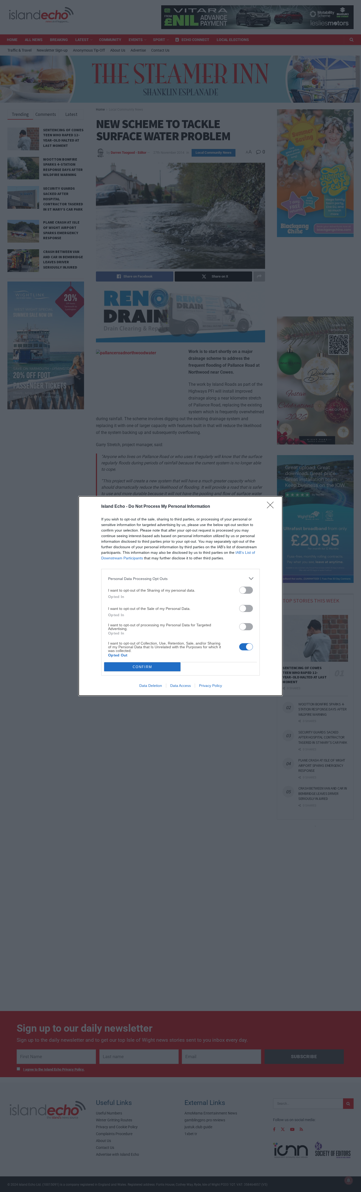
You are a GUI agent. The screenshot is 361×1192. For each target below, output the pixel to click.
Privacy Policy (210, 685)
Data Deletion (150, 685)
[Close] (272, 507)
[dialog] (180, 596)
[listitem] (180, 578)
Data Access (180, 685)
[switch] (246, 590)
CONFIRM (142, 667)
